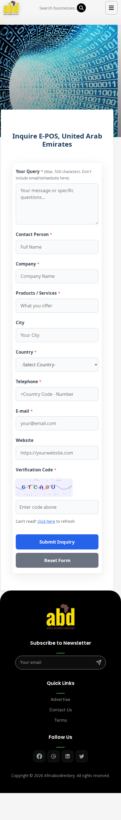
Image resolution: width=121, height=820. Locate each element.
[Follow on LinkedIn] (67, 756)
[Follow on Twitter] (82, 756)
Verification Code (36, 470)
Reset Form (57, 560)
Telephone (28, 381)
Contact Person (34, 234)
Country (26, 352)
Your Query (53, 175)
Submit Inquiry (57, 542)
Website (24, 440)
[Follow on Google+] (53, 756)
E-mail (24, 411)
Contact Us (60, 709)
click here (46, 521)
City (20, 322)
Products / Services (38, 293)
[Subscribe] (99, 662)
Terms (60, 720)
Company (27, 264)
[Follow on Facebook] (39, 756)
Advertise (60, 699)
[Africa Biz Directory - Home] (60, 616)
